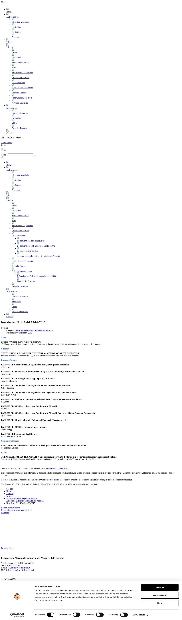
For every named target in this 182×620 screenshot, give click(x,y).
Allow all (160, 587)
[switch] (76, 615)
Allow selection (160, 595)
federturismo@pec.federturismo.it (20, 570)
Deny (159, 603)
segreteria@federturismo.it (19, 568)
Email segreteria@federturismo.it (15, 140)
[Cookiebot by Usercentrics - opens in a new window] (17, 615)
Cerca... (4, 155)
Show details (139, 615)
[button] (5, 548)
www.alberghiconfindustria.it (56, 468)
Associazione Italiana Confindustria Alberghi (34, 330)
